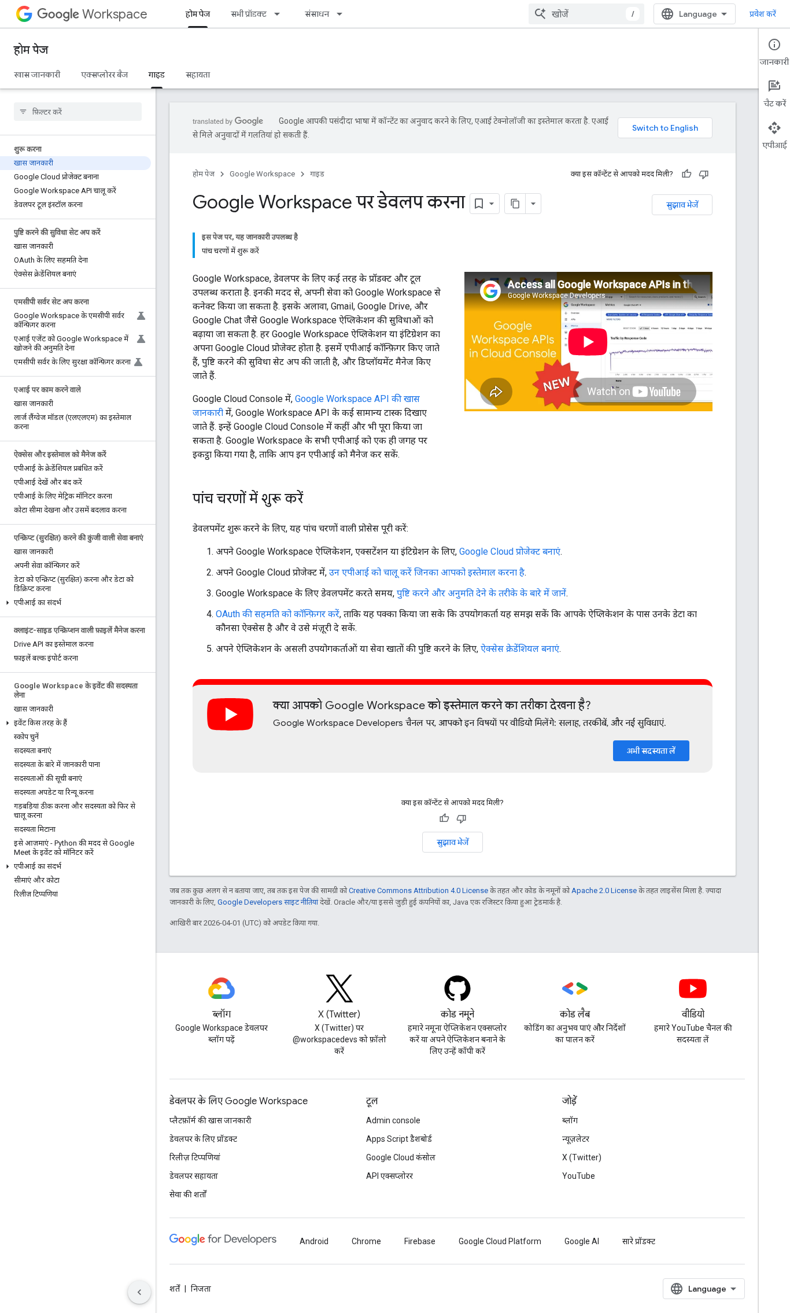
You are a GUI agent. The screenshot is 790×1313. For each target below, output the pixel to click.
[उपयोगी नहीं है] (704, 174)
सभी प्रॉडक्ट (249, 14)
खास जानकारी (37, 74)
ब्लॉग (570, 1120)
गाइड (157, 74)
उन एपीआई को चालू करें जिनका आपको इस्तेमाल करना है (427, 572)
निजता (201, 1288)
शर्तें (174, 1288)
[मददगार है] (686, 174)
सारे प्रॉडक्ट (638, 1241)
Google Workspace (262, 173)
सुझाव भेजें (682, 205)
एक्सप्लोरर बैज (104, 74)
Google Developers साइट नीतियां (267, 902)
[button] (75, 603)
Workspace (114, 14)
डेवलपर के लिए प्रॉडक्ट (203, 1139)
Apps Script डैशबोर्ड (399, 1139)
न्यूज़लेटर (575, 1139)
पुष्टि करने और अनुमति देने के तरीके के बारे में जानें (481, 593)
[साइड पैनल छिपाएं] (139, 1292)
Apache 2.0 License (604, 890)
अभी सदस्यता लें (651, 751)
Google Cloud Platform (500, 1241)
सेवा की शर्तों (187, 1194)
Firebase (419, 1241)
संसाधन (317, 14)
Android (314, 1241)
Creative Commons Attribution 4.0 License (418, 890)
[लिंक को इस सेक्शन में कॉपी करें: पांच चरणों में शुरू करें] (314, 500)
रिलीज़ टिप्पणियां (194, 1157)
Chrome (366, 1241)
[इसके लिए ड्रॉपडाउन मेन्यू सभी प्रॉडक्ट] (280, 14)
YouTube (578, 1176)
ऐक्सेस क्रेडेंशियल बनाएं (520, 648)
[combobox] (586, 13)
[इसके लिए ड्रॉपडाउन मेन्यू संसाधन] (343, 14)
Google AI (581, 1241)
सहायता (198, 74)
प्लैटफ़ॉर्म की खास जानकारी (210, 1120)
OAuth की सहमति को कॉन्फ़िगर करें (277, 613)
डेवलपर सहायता (193, 1176)
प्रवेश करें (763, 14)
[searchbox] (78, 111)
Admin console (393, 1120)
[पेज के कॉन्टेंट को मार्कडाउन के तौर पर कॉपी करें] (515, 203)
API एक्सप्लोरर (389, 1176)
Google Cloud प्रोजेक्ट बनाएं (509, 551)
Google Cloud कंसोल (400, 1157)
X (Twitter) (581, 1157)
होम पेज (198, 14)
